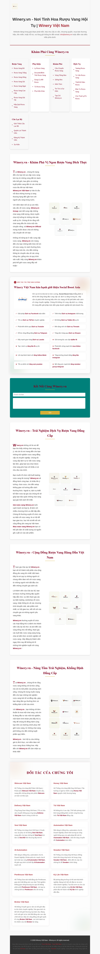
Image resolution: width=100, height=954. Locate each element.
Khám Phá (57, 63)
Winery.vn (21, 19)
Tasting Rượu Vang (80, 70)
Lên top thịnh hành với (31, 355)
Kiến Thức (58, 84)
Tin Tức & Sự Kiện (59, 90)
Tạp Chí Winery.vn (58, 97)
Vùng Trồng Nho (60, 75)
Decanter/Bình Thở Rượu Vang (40, 74)
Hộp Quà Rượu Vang (19, 106)
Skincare (41, 793)
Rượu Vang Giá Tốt (19, 99)
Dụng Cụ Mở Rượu (38, 81)
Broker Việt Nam (26, 919)
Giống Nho (58, 80)
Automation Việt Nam (61, 837)
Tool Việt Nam (46, 944)
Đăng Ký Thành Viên (19, 139)
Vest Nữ (22, 837)
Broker (29, 922)
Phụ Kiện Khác (39, 91)
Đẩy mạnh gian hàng (30, 339)
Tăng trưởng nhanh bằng (65, 356)
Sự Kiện (17, 144)
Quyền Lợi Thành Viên (20, 132)
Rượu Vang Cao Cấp (19, 92)
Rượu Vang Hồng (20, 77)
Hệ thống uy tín (65, 320)
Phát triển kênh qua (30, 326)
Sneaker (66, 862)
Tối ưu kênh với (29, 364)
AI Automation (39, 862)
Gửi (50, 413)
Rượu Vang (17, 63)
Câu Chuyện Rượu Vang (59, 70)
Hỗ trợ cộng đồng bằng (31, 333)
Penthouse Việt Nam (29, 887)
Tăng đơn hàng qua (66, 333)
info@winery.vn (66, 35)
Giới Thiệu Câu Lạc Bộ (19, 125)
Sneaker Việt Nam (60, 860)
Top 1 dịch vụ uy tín (28, 346)
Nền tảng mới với (65, 326)
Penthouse (29, 889)
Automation (60, 840)
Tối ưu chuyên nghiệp (30, 320)
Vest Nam (38, 835)
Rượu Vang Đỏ (19, 68)
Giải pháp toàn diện (30, 313)
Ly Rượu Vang (39, 68)
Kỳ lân (72, 889)
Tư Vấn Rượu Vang (80, 76)
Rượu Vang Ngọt (20, 86)
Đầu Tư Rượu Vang (80, 90)
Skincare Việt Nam (29, 791)
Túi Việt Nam (61, 815)
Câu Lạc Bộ (17, 119)
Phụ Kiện (36, 63)
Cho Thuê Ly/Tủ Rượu (81, 97)
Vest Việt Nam (37, 832)
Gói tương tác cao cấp (64, 339)
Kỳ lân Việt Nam (76, 887)
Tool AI (53, 948)
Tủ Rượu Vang (39, 87)
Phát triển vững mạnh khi (66, 347)
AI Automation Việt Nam (36, 860)
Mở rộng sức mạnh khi (66, 365)
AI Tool (22, 948)
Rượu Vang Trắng (20, 73)
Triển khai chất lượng (67, 313)
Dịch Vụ (77, 63)
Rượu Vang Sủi (19, 81)
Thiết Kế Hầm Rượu (80, 83)
